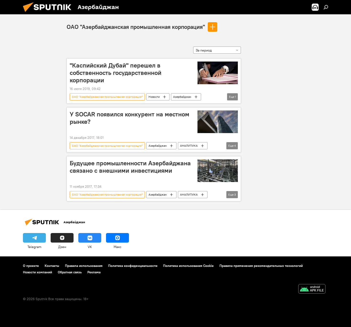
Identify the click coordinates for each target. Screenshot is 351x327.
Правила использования (83, 266)
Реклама (94, 272)
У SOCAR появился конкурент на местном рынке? (129, 117)
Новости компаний (37, 272)
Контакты (52, 266)
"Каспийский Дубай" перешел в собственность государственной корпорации (115, 73)
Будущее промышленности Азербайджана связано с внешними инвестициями (130, 166)
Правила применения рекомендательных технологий (261, 266)
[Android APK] (312, 289)
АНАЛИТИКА (189, 145)
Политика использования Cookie (188, 266)
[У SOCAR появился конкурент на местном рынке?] (217, 121)
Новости (154, 97)
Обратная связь (70, 272)
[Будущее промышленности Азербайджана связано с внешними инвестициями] (217, 170)
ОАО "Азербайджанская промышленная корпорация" (136, 26)
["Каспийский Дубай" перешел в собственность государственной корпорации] (217, 73)
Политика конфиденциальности (132, 266)
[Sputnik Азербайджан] (49, 13)
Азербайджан (182, 97)
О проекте (31, 266)
